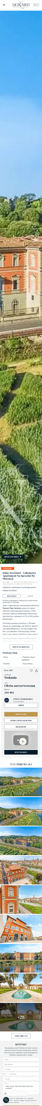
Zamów (21, 705)
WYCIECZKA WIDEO (21, 752)
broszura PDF (21, 727)
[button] (31, 670)
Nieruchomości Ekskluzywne (27, 582)
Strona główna (7, 582)
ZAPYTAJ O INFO (21, 714)
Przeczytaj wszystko (21, 647)
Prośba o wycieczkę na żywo (21, 720)
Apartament (17, 582)
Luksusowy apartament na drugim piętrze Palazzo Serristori (17, 584)
